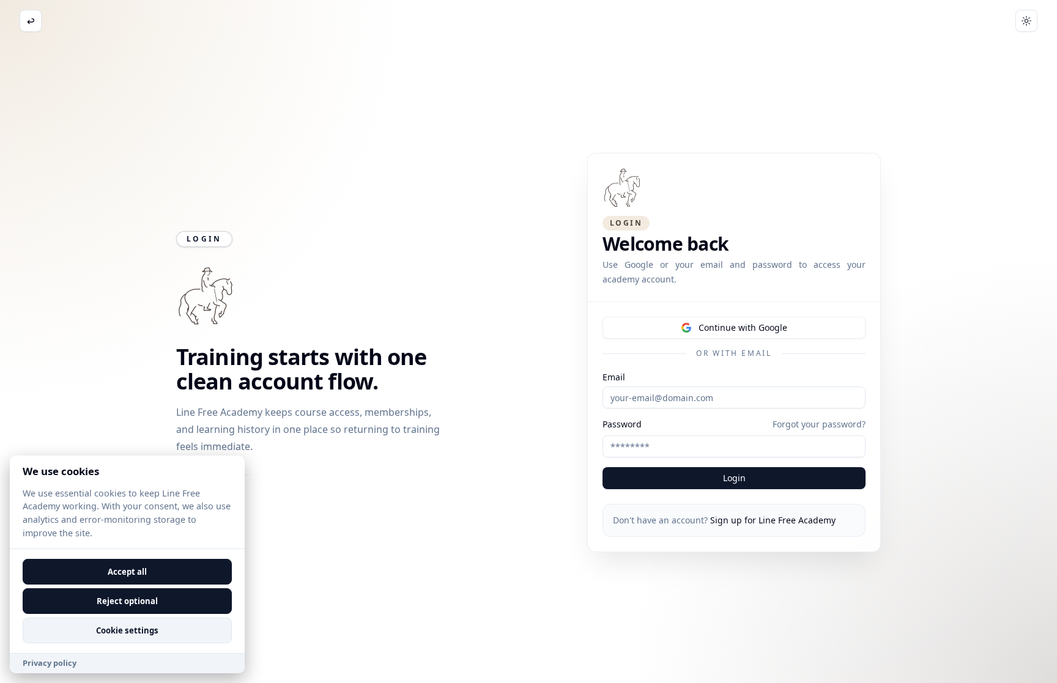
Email (614, 377)
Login (734, 478)
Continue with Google (743, 327)
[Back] (31, 21)
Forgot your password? (819, 424)
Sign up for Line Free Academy (773, 520)
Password (622, 424)
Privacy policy (49, 662)
